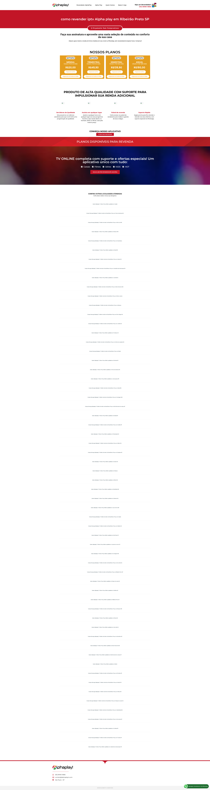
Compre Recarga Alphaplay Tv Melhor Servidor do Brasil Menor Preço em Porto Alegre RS (105, 314)
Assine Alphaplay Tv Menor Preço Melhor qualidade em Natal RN (105, 250)
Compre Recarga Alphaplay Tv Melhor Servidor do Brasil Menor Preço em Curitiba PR (105, 424)
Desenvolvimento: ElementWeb (105, 788)
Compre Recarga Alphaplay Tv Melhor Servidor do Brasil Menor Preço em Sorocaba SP (105, 719)
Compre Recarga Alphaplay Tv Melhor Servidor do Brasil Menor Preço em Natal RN (105, 388)
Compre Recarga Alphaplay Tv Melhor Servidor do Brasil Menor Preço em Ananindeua (105, 240)
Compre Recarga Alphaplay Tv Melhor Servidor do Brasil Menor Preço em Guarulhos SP (105, 636)
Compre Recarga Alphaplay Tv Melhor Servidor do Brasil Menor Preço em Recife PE (105, 682)
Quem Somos (110, 5)
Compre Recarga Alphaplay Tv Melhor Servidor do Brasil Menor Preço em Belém (105, 351)
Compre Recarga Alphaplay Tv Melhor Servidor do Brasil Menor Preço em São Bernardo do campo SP (105, 406)
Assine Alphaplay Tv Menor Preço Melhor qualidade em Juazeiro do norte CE (105, 544)
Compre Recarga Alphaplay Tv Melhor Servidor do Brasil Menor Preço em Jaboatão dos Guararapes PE (105, 268)
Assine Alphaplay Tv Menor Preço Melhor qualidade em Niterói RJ (105, 480)
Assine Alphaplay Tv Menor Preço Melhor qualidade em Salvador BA (105, 498)
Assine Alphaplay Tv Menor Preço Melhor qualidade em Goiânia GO (105, 590)
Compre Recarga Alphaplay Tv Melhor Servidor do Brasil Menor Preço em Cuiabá (105, 516)
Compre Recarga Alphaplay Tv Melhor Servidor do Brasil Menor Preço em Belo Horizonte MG (105, 286)
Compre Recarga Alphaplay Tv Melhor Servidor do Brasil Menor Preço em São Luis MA (105, 222)
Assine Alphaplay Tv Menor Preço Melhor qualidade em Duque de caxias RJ (105, 581)
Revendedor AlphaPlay (84, 5)
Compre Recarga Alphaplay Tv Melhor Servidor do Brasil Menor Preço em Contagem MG (105, 397)
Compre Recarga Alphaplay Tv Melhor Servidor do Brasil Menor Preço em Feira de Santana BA (105, 213)
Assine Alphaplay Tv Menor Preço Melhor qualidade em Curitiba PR (105, 728)
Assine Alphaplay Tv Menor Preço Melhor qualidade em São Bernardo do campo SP (105, 654)
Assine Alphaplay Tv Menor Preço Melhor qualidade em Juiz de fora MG (105, 507)
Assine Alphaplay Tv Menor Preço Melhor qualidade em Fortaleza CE (105, 332)
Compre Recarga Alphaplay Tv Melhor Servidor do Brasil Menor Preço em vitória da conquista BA (105, 342)
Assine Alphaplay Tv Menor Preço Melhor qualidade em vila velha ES (105, 627)
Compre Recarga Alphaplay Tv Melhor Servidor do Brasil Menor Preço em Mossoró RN (105, 608)
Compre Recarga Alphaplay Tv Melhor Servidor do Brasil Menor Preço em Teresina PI (105, 737)
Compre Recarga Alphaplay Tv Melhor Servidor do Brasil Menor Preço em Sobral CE (105, 259)
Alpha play (98, 5)
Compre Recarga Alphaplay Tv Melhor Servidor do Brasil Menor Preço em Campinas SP (105, 452)
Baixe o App (122, 5)
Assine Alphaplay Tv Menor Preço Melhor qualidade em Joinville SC (105, 277)
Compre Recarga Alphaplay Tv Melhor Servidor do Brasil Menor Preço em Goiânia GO (105, 526)
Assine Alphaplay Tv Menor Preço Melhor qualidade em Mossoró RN (105, 231)
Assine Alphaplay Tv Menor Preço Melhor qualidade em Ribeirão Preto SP (105, 599)
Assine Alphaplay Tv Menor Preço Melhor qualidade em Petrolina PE (105, 360)
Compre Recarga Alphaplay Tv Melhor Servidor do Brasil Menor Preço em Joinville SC (105, 323)
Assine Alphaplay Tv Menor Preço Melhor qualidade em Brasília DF (105, 415)
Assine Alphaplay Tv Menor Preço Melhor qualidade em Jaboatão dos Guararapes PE (105, 746)
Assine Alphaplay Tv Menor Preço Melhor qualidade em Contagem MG (105, 553)
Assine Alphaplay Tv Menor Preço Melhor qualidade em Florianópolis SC (105, 434)
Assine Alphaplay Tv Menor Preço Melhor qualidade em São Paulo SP (105, 535)
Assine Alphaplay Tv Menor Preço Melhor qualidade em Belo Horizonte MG (105, 645)
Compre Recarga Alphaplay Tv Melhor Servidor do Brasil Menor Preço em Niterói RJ (105, 443)
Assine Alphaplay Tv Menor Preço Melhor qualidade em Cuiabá (105, 204)
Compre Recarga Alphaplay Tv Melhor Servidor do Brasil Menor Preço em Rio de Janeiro (105, 296)
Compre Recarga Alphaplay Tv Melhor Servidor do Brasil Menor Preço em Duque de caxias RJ (105, 700)
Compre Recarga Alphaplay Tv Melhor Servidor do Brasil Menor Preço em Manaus (105, 305)
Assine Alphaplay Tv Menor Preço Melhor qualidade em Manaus (105, 470)
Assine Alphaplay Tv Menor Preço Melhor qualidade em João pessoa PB (105, 378)
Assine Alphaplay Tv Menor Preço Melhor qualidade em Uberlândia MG (105, 489)
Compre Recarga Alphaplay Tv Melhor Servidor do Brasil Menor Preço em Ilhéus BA (105, 691)
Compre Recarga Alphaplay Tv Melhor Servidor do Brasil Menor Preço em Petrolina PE (105, 673)
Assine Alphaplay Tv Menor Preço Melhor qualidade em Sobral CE (105, 461)
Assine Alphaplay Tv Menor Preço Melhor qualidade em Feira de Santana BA (105, 369)
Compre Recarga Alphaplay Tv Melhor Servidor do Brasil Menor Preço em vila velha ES (105, 562)
